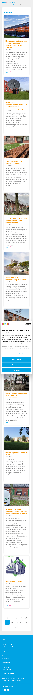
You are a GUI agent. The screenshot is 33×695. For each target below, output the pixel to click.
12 (12, 622)
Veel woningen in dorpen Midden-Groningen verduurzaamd (16, 220)
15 (26, 622)
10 (26, 618)
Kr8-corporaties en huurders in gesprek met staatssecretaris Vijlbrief (16, 511)
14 (21, 622)
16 (16, 627)
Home (4, 2)
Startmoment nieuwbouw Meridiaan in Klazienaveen (16, 396)
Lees (7, 72)
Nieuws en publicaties (11, 5)
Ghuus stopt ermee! (14, 581)
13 (16, 622)
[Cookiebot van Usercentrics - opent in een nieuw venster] (23, 324)
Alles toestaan (16, 359)
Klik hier (4, 680)
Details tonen (23, 354)
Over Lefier (11, 2)
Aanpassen (15, 365)
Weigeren (16, 370)
